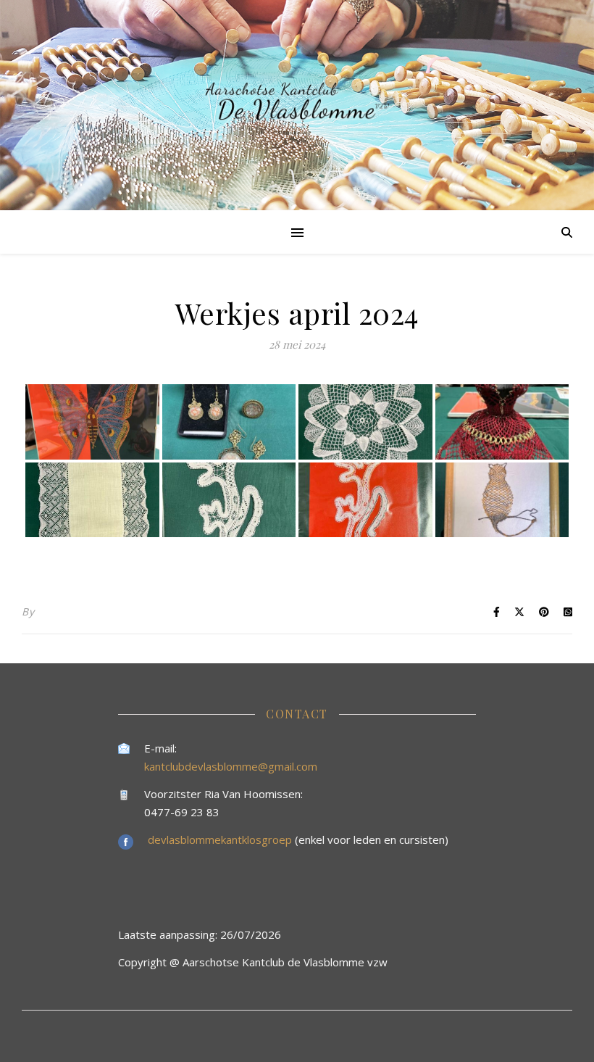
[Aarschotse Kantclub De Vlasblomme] (297, 105)
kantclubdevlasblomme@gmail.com (230, 766)
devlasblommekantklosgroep (221, 839)
